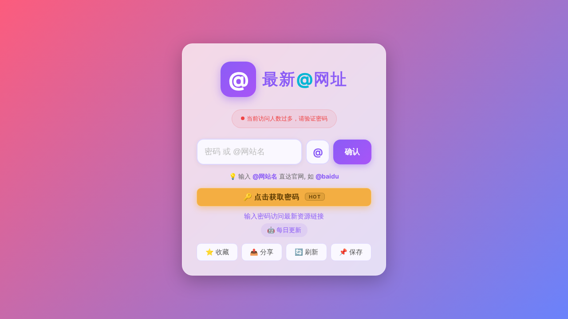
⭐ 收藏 (217, 252)
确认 (352, 152)
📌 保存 (351, 252)
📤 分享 (261, 252)
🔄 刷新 (306, 252)
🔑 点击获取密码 (282, 196)
